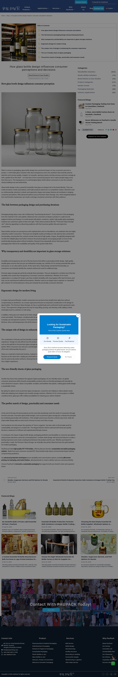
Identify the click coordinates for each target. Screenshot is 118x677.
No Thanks (68, 357)
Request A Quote (52, 357)
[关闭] (78, 315)
